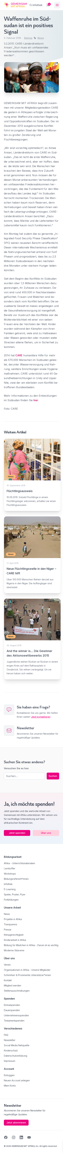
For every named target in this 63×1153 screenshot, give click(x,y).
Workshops (10, 873)
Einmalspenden (12, 1005)
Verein (7, 964)
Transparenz (10, 924)
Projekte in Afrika (13, 919)
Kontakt (8, 980)
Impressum (9, 1061)
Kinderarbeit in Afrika (15, 940)
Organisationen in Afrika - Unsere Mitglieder (27, 970)
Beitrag (28, 38)
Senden (31, 636)
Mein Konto (10, 1085)
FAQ (6, 1035)
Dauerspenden (12, 1010)
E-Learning (10, 889)
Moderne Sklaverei (14, 950)
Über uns (46, 832)
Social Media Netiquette (16, 1045)
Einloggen (9, 1075)
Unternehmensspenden (16, 1015)
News (40, 38)
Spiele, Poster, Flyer (14, 894)
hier (35, 400)
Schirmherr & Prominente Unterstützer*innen (27, 975)
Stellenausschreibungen (17, 990)
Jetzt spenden (17, 832)
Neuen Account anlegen (17, 1080)
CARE (18, 355)
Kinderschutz (11, 1050)
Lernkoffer (9, 868)
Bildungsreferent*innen (16, 878)
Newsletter (9, 1040)
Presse (7, 929)
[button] (6, 1147)
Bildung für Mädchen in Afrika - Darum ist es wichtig (31, 945)
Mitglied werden (12, 985)
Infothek (8, 884)
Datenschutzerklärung (15, 1055)
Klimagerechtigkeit (13, 934)
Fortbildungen (11, 899)
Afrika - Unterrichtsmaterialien (19, 863)
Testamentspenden (14, 1020)
